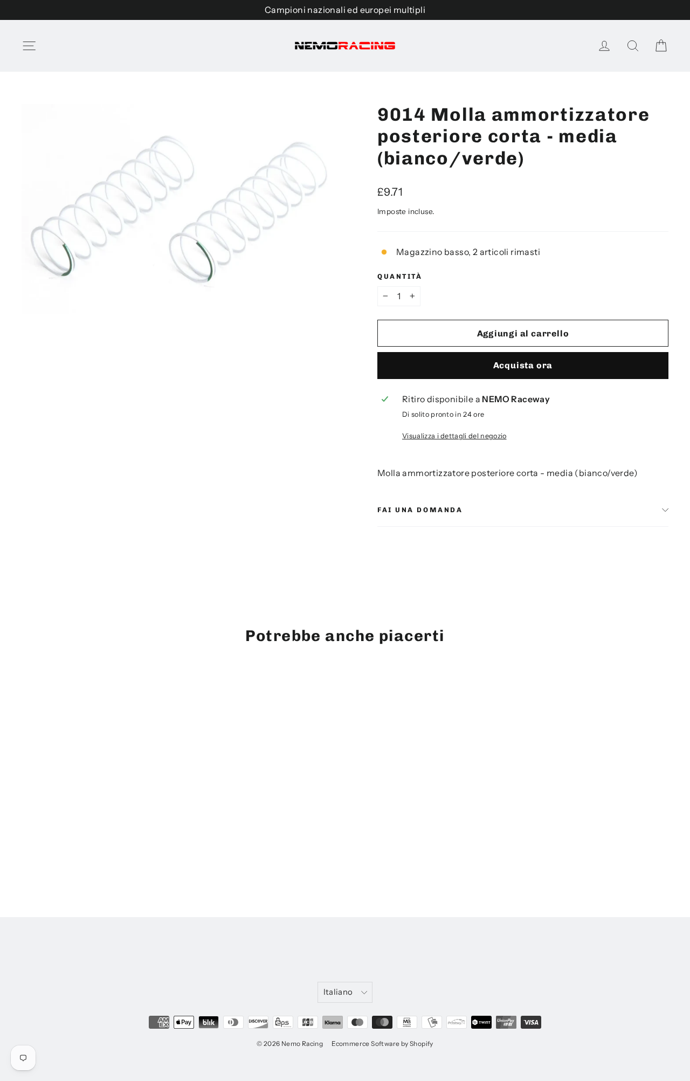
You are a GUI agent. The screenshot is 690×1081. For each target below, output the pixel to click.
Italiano (338, 992)
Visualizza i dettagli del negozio (454, 436)
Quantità (399, 276)
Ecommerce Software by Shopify (382, 1043)
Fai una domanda (420, 510)
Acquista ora (523, 365)
